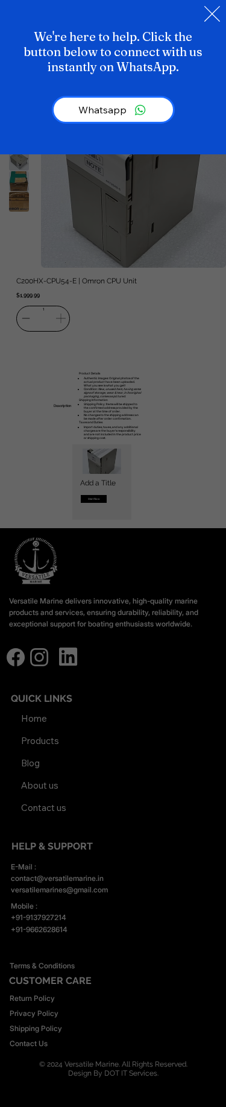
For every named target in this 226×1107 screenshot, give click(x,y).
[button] (212, 14)
